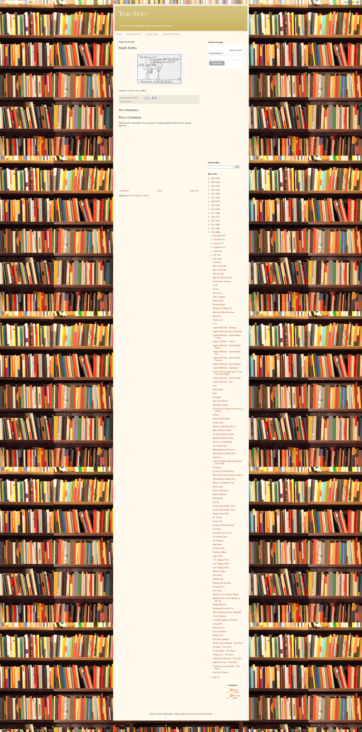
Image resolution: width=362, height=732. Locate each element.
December (217, 235)
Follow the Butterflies (221, 418)
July (215, 254)
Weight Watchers (219, 604)
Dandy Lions (218, 635)
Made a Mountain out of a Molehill (227, 612)
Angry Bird (217, 556)
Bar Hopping (218, 540)
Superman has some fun (222, 532)
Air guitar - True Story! (222, 646)
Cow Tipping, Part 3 (221, 559)
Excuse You (217, 521)
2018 (213, 209)
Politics (216, 414)
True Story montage (221, 639)
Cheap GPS (217, 623)
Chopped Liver (219, 586)
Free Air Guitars (219, 631)
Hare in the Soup (219, 266)
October (216, 243)
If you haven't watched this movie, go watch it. (228, 409)
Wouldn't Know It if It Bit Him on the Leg (227, 599)
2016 (213, 216)
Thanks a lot (218, 319)
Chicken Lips (218, 579)
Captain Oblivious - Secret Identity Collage (227, 336)
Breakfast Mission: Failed (223, 438)
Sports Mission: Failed (222, 430)
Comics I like (152, 33)
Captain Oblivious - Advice (224, 341)
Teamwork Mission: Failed (223, 434)
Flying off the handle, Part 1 (224, 509)
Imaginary (217, 467)
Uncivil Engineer (220, 616)
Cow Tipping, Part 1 (221, 567)
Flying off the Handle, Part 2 (224, 505)
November (217, 239)
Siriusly (216, 502)
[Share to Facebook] (153, 97)
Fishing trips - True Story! (223, 654)
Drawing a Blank (219, 552)
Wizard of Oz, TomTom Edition (226, 594)
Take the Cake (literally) (222, 277)
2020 (213, 201)
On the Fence (218, 422)
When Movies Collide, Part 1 (224, 479)
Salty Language (219, 296)
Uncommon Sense (220, 536)
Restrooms (217, 316)
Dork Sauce (217, 575)
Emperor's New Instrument (223, 525)
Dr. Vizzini (217, 517)
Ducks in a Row (219, 571)
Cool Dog (217, 529)
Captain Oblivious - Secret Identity (227, 364)
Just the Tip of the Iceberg (223, 471)
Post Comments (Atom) (139, 195)
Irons (215, 385)
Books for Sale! (134, 33)
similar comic (134, 90)
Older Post (194, 190)
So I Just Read (236, 696)
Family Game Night (221, 513)
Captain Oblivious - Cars (223, 381)
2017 (213, 213)
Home (119, 33)
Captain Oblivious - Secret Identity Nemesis (227, 358)
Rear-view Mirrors (220, 401)
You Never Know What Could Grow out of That (227, 462)
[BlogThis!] (147, 97)
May (215, 677)
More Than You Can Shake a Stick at (228, 475)
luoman (192, 713)
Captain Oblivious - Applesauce (225, 367)
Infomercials (218, 498)
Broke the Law (219, 627)
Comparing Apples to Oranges (225, 619)
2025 (213, 182)
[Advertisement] (225, 115)
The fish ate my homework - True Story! (226, 667)
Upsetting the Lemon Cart (223, 608)
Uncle (215, 285)
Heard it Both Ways (221, 490)
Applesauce (217, 544)
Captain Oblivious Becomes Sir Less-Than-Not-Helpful (228, 372)
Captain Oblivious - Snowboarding (227, 378)
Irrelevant (217, 457)
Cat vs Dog (217, 590)
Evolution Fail (218, 548)
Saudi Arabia (218, 300)
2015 (213, 220)
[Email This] (145, 97)
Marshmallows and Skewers (224, 449)
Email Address (216, 53)
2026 (213, 178)
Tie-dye (216, 289)
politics (128, 101)
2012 (213, 232)
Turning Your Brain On (222, 308)
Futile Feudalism (219, 494)
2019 (213, 205)
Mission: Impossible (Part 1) (224, 426)
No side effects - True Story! (224, 650)
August (216, 251)
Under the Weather (220, 672)
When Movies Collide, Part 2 (224, 453)
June (215, 258)
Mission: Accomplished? (222, 441)
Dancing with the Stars (222, 582)
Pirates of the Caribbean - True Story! (228, 643)
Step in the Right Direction (223, 312)
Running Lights (219, 304)
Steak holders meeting (221, 281)
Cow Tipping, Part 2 (221, 563)
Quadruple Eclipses (220, 404)
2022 (213, 193)
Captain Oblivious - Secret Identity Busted (227, 346)
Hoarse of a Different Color (224, 482)
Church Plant (218, 389)
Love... (216, 323)
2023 (213, 189)
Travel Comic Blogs (171, 33)
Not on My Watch (220, 445)
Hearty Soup (218, 486)
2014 (213, 224)
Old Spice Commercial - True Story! (227, 658)
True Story (133, 13)
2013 (213, 228)
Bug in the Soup (219, 269)
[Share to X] (150, 97)
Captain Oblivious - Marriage (224, 327)
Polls (215, 393)
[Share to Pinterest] (155, 97)
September (217, 247)
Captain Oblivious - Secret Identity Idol (227, 352)
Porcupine (217, 397)
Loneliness (217, 262)
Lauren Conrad (236, 691)
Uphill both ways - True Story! (225, 662)
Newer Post (124, 190)
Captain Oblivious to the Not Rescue (227, 331)
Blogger (209, 713)
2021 (213, 197)
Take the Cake (218, 273)
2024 (213, 186)
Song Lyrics (217, 292)
